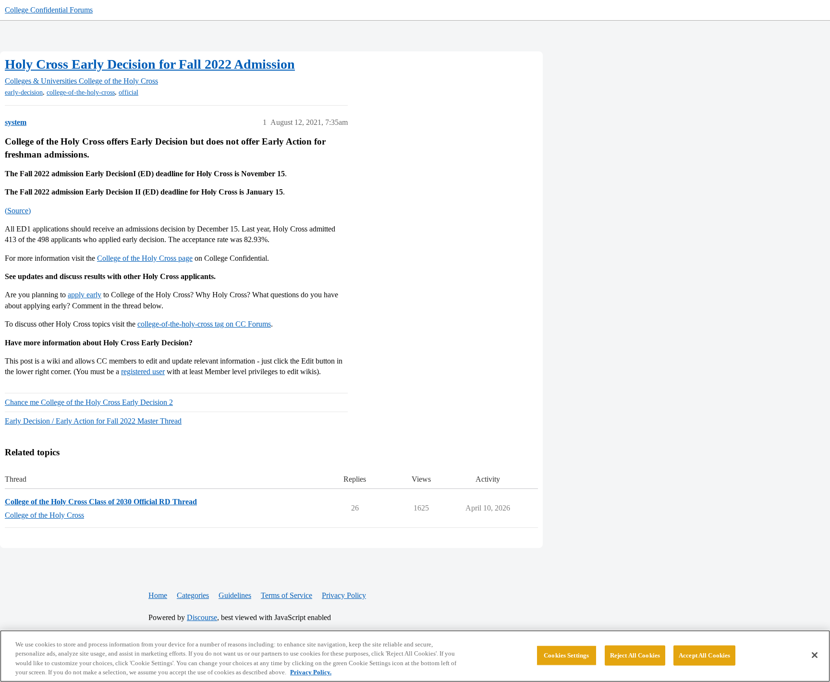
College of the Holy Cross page (145, 258)
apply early (84, 295)
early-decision (24, 92)
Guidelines (235, 595)
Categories (193, 595)
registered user (143, 371)
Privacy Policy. (310, 672)
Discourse (202, 617)
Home (157, 595)
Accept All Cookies (704, 655)
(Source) (18, 211)
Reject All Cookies (635, 655)
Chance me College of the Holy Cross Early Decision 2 (89, 402)
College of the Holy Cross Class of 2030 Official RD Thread (101, 502)
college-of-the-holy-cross (81, 92)
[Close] (814, 655)
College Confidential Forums (49, 10)
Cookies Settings (566, 655)
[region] (415, 656)
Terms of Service (286, 595)
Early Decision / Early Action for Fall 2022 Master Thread (93, 421)
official (128, 92)
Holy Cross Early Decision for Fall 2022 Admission (150, 64)
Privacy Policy (344, 595)
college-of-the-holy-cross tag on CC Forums (204, 324)
